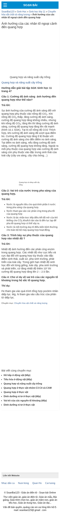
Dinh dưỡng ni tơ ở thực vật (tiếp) (22, 396)
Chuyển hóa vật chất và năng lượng (30, 303)
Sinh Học (22, 11)
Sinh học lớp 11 (37, 11)
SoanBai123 (7, 11)
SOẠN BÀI (30, 5)
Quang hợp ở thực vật (16, 392)
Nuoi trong (23, 483)
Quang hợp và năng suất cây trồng (21, 82)
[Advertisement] (30, 53)
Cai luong (50, 483)
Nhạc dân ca (8, 483)
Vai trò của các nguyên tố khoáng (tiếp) (25, 400)
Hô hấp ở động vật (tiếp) (17, 375)
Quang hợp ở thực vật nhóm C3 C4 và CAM (28, 388)
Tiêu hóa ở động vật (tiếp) (18, 379)
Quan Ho (37, 483)
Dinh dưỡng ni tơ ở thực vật (19, 405)
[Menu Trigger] (5, 5)
